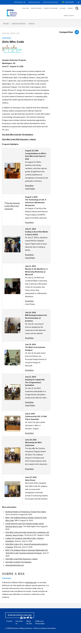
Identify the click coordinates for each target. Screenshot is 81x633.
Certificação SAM (50, 2)
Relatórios (70, 8)
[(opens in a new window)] (21, 617)
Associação (63, 8)
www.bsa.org (31, 582)
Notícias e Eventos (69, 15)
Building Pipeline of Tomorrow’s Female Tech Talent (25, 512)
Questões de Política (36, 8)
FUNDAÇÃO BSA (34, 2)
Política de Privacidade (40, 622)
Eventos (32, 23)
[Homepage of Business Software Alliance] (12, 13)
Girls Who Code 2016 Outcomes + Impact (19, 139)
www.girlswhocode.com (14, 565)
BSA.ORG (6, 23)
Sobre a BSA (25, 8)
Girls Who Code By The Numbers (18, 562)
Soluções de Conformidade (51, 8)
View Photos (30, 189)
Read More (29, 186)
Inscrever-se (20, 2)
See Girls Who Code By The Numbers (17, 134)
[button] (77, 8)
